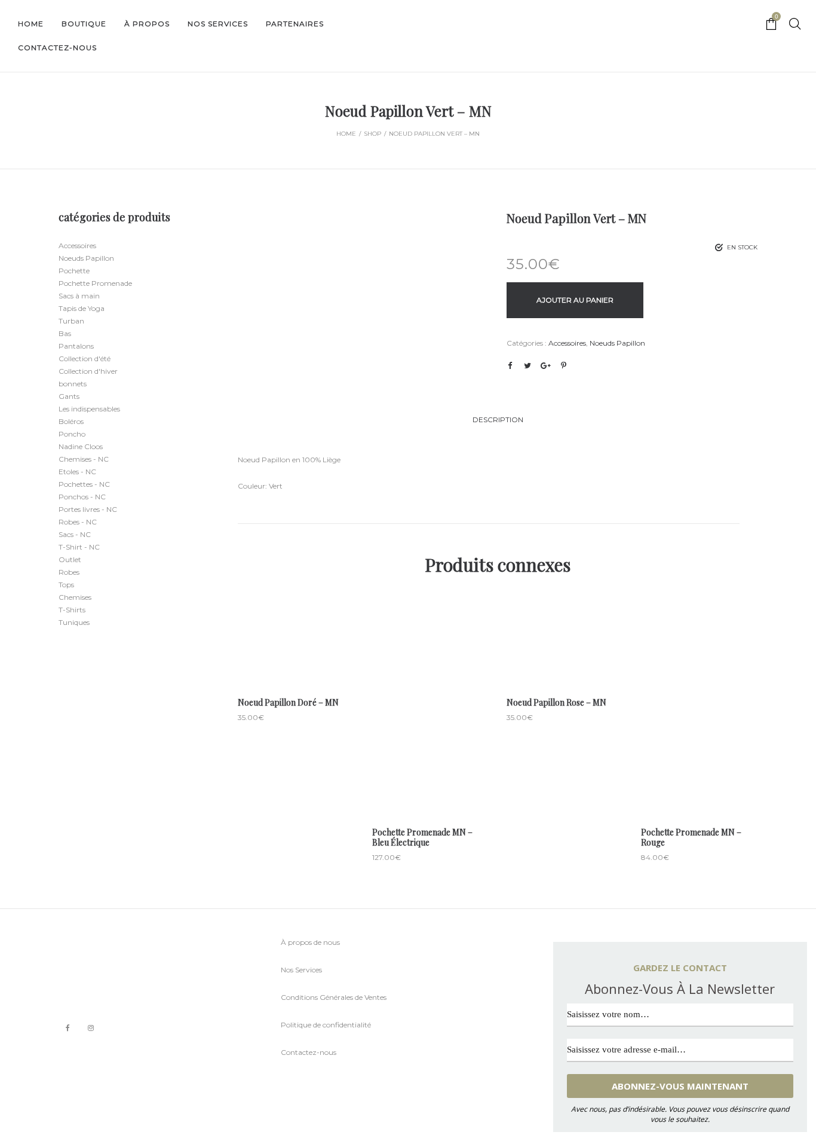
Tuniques (74, 622)
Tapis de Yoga (82, 308)
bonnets (73, 383)
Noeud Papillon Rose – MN (556, 702)
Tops (66, 584)
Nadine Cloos (81, 446)
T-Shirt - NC (79, 546)
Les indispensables (89, 408)
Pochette (74, 270)
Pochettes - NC (84, 484)
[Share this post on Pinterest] (563, 365)
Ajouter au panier (574, 299)
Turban (71, 320)
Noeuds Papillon (617, 342)
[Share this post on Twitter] (527, 365)
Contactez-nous (308, 1052)
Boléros (71, 421)
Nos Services (301, 969)
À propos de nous (310, 942)
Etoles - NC (77, 471)
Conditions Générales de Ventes (333, 997)
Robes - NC (78, 521)
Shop (372, 134)
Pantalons (76, 345)
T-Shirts (72, 609)
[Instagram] (91, 1027)
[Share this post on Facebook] (510, 366)
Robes (69, 572)
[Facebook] (68, 1028)
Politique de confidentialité (326, 1024)
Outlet (70, 559)
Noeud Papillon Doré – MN (288, 702)
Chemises (75, 597)
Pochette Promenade (95, 283)
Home (346, 134)
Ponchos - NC (82, 496)
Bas (65, 333)
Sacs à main (79, 295)
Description (498, 419)
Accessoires (567, 342)
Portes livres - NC (88, 509)
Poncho (72, 433)
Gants (69, 396)
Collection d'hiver (88, 371)
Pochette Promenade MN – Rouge (691, 837)
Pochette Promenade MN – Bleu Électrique (422, 837)
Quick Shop (296, 638)
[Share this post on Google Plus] (545, 365)
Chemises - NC (84, 458)
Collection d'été (85, 358)
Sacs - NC (75, 534)
